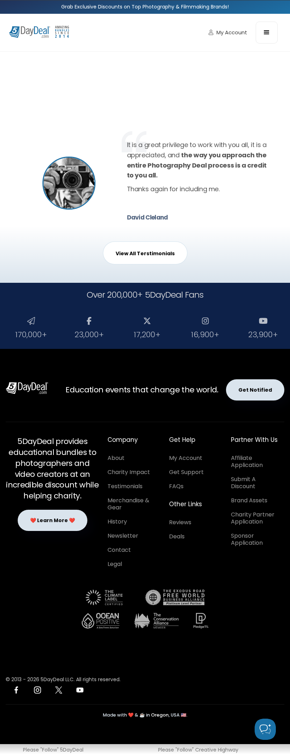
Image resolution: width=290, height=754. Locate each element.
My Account (228, 32)
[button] (267, 32)
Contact (119, 550)
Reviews (180, 522)
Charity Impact (129, 472)
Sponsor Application (247, 539)
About (116, 458)
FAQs (176, 486)
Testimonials (125, 486)
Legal (115, 564)
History (117, 522)
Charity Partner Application (252, 518)
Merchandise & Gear (128, 504)
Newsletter (123, 536)
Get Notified (255, 389)
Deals (177, 536)
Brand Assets (249, 500)
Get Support (186, 472)
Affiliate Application (247, 461)
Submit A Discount (243, 482)
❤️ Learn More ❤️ (52, 520)
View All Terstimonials (145, 253)
